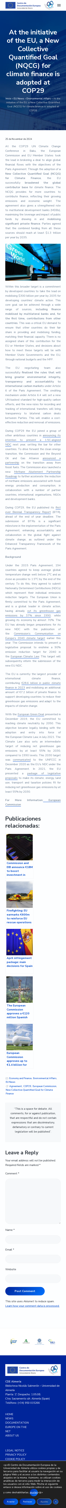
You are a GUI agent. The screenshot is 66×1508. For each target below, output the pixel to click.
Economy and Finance (20, 1078)
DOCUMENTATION (17, 1422)
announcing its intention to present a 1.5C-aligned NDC (33, 440)
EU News (19, 98)
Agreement (15, 1086)
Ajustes (44, 1501)
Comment (12, 1173)
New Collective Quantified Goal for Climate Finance (29, 1091)
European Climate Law (25, 656)
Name (10, 1230)
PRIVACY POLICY (15, 1454)
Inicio (8, 98)
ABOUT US (12, 1435)
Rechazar (27, 1501)
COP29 (27, 1086)
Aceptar (11, 1501)
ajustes (34, 1492)
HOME (9, 1414)
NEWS (9, 1418)
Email (9, 1250)
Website (10, 1269)
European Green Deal (31, 714)
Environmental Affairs (39, 98)
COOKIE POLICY (15, 1459)
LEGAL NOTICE (14, 1450)
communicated (22, 760)
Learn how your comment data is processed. (32, 1306)
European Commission (44, 1086)
